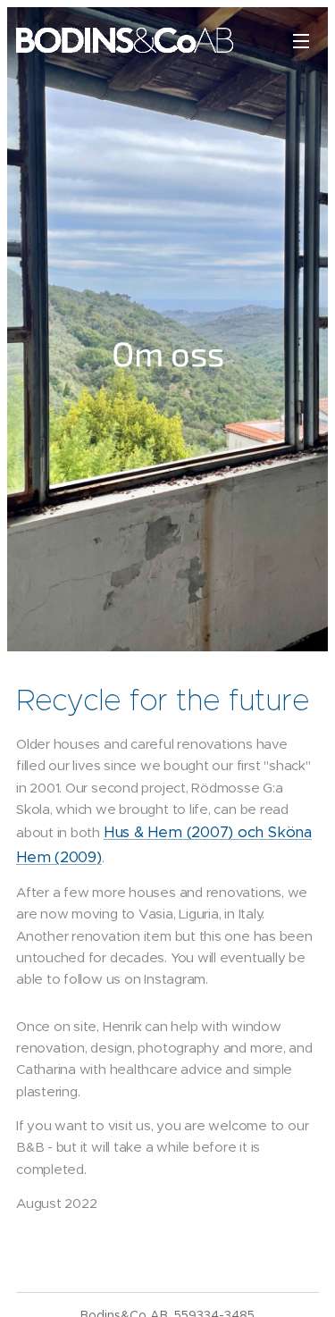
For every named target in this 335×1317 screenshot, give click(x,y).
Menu (301, 40)
